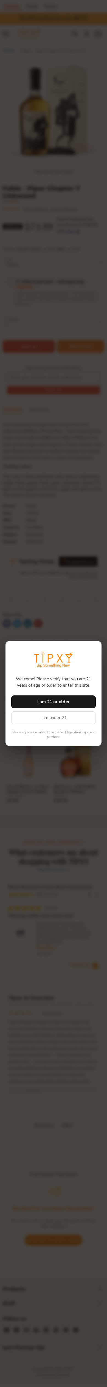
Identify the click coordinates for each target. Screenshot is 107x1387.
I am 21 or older (53, 701)
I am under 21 (53, 717)
